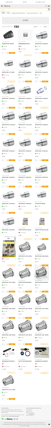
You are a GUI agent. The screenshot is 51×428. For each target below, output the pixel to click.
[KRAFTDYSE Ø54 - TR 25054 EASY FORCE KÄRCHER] (25, 89)
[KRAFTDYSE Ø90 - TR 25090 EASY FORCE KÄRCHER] (41, 89)
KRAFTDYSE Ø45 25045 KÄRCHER (41, 282)
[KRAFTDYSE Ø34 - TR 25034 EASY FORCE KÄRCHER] (41, 35)
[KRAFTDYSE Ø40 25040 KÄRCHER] (25, 273)
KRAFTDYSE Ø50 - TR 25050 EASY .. (25, 151)
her (28, 425)
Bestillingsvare (28, 55)
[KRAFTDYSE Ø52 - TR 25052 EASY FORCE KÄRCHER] (41, 142)
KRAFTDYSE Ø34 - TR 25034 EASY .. (41, 43)
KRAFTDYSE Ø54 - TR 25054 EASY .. (25, 98)
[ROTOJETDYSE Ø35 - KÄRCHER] (8, 35)
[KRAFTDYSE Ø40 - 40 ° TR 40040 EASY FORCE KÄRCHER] (8, 63)
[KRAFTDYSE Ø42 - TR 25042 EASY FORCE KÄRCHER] (41, 63)
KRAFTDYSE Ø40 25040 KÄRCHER (25, 282)
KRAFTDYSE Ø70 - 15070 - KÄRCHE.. (9, 282)
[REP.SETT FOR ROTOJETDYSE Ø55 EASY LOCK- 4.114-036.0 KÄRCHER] (25, 352)
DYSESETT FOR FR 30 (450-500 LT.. (8, 256)
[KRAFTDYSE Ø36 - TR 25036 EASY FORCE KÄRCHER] (25, 63)
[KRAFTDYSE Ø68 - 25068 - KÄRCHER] (41, 247)
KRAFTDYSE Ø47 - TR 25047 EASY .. (8, 98)
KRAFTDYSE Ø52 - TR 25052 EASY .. (41, 151)
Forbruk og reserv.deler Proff (32, 13)
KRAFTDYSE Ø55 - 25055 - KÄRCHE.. (42, 308)
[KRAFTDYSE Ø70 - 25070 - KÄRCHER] (25, 326)
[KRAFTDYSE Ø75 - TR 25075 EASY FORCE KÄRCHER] (41, 168)
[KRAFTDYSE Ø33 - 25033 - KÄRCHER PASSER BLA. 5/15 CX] (25, 247)
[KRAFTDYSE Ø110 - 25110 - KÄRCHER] (8, 380)
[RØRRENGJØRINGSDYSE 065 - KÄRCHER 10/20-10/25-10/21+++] (25, 34)
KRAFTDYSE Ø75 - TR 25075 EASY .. (41, 177)
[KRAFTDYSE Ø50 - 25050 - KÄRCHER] (8, 299)
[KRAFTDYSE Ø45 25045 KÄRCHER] (41, 273)
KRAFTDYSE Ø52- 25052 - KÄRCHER (25, 308)
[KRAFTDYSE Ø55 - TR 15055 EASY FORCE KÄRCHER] (8, 194)
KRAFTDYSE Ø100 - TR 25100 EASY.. (9, 124)
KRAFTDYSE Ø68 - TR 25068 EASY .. (8, 177)
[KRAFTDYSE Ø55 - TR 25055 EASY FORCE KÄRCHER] (25, 194)
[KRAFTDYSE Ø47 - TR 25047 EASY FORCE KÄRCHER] (8, 89)
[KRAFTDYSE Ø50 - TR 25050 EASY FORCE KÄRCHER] (25, 142)
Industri (8, 13)
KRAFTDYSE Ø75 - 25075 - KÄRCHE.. (42, 335)
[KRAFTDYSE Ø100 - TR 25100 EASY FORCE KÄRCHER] (8, 116)
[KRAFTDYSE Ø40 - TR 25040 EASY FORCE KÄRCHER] (41, 116)
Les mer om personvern (14, 416)
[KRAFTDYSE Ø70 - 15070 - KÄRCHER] (8, 273)
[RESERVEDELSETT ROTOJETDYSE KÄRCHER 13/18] (8, 352)
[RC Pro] (7, 6)
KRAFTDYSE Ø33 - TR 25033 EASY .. (8, 229)
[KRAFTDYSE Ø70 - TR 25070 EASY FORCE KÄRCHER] (25, 168)
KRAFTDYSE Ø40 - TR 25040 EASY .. (41, 124)
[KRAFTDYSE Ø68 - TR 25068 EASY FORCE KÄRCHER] (8, 168)
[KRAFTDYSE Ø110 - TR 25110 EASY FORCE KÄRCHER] (25, 116)
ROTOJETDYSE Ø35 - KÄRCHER (8, 43)
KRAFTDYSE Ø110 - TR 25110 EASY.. (25, 124)
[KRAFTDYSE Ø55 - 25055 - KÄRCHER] (41, 299)
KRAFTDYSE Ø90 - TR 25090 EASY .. (41, 98)
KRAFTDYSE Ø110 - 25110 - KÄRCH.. (9, 389)
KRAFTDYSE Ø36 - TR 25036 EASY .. (25, 72)
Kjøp (12, 53)
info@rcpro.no (32, 414)
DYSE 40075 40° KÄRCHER (40, 203)
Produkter (3, 13)
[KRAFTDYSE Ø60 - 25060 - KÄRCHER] (8, 326)
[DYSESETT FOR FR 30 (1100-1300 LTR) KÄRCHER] (25, 221)
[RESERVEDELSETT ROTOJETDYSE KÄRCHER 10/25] (41, 352)
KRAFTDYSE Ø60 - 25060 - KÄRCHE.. (9, 335)
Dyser (41, 13)
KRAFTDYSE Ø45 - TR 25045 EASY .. (8, 151)
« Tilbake (3, 12)
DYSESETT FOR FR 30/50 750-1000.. (42, 229)
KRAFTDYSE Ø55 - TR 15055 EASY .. (8, 203)
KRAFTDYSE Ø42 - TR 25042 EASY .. (41, 72)
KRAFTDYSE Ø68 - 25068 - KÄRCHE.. (42, 256)
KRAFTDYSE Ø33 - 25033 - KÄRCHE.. (25, 256)
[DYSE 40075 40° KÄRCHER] (41, 194)
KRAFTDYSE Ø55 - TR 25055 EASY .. (25, 203)
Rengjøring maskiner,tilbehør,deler (18, 13)
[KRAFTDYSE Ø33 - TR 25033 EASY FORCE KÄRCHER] (8, 221)
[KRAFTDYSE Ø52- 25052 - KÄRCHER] (25, 299)
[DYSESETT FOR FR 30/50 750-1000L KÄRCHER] (41, 221)
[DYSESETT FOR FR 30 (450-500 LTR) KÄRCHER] (8, 247)
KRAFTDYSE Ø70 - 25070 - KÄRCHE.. (25, 335)
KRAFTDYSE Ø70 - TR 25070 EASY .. (25, 177)
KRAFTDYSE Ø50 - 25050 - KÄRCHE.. (9, 308)
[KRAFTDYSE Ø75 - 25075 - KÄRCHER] (41, 326)
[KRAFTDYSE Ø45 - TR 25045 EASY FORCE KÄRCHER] (8, 142)
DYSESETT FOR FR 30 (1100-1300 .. (25, 229)
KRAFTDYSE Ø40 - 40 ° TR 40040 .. (8, 72)
